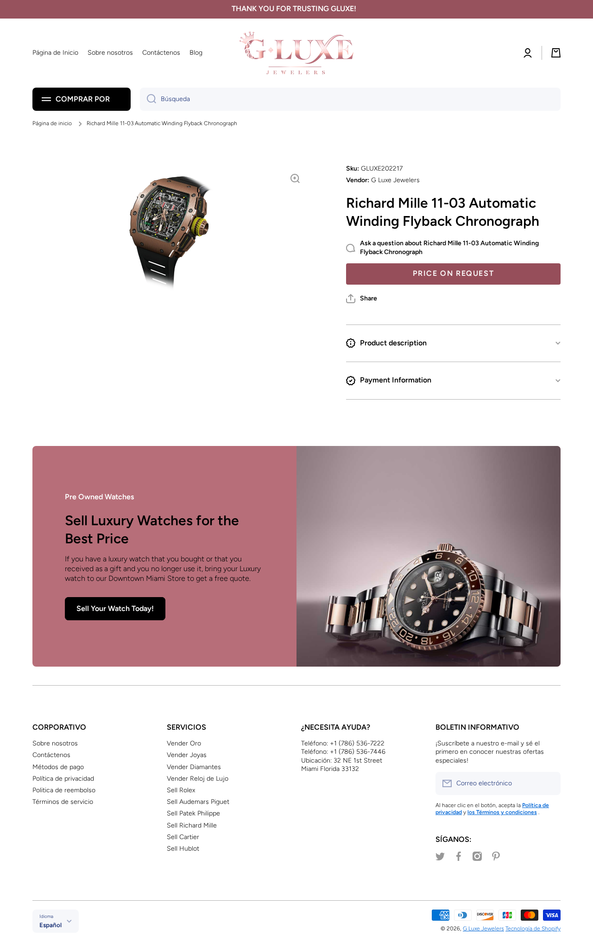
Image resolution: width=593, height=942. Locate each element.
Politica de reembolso (63, 790)
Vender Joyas (187, 755)
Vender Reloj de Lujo (197, 779)
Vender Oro (184, 743)
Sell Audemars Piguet (198, 802)
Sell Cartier (183, 837)
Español (50, 925)
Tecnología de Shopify (533, 928)
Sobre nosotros (55, 743)
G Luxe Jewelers (483, 928)
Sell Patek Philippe (193, 813)
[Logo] (296, 53)
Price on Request (453, 273)
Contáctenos (51, 755)
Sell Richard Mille (192, 825)
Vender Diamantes (194, 767)
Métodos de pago (58, 767)
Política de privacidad (63, 779)
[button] (361, 298)
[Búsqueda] (148, 99)
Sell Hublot (183, 849)
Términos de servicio (62, 802)
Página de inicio (52, 123)
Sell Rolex (181, 790)
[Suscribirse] (549, 783)
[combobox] (350, 99)
